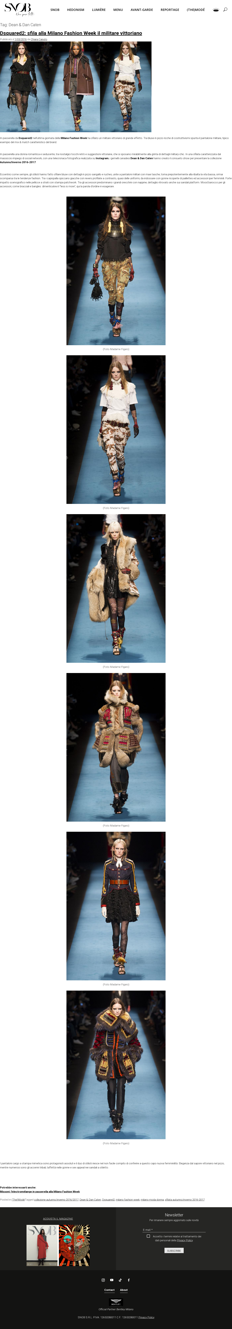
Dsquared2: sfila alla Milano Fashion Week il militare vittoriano (71, 33)
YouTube (111, 1280)
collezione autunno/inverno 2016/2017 (56, 1199)
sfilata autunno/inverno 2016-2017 (185, 1199)
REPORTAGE (170, 10)
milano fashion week (128, 1199)
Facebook (128, 1280)
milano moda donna (152, 1199)
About (124, 1289)
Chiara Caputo (39, 39)
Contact (109, 1289)
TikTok (120, 1280)
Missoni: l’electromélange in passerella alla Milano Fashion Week (40, 1191)
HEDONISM (75, 10)
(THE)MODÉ (196, 10)
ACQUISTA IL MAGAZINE (58, 1218)
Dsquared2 (108, 1199)
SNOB (55, 10)
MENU (118, 10)
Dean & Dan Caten (90, 1199)
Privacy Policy (185, 1240)
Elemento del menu (216, 10)
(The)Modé (18, 1199)
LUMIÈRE (99, 10)
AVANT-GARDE (142, 10)
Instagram (103, 1280)
